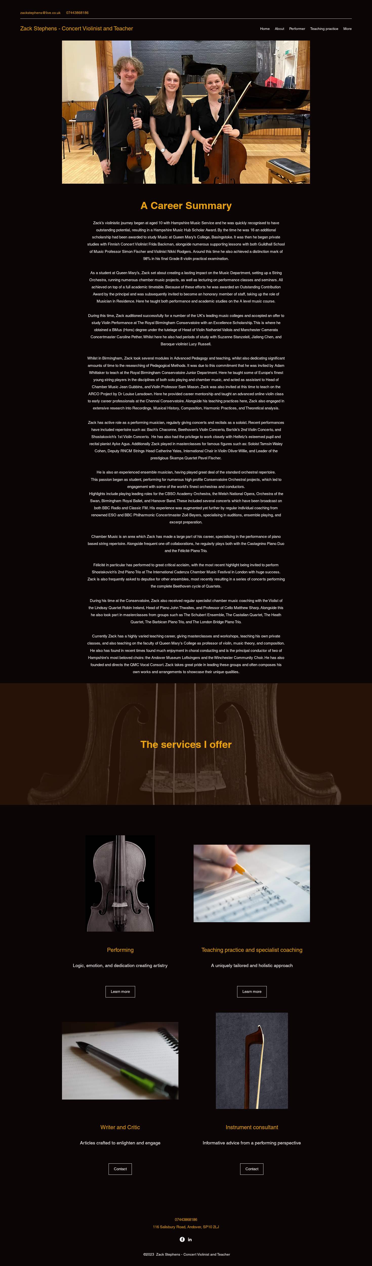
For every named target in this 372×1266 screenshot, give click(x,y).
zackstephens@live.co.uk (40, 13)
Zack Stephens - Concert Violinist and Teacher (76, 28)
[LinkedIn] (189, 1239)
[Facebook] (182, 1239)
